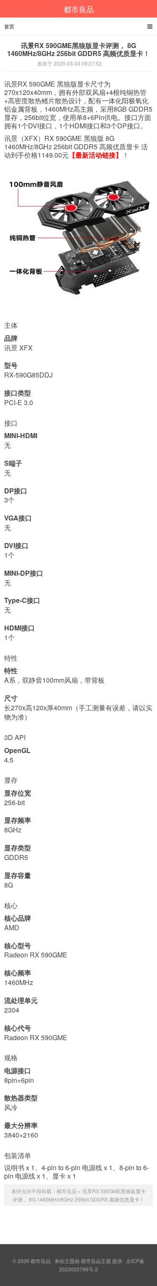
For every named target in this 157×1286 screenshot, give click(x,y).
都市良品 (79, 8)
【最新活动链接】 (95, 155)
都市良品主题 (96, 1260)
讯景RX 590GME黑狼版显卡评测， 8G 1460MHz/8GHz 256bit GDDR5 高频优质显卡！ (78, 49)
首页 (9, 26)
